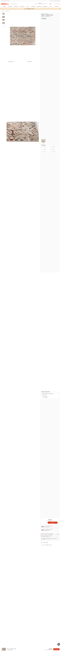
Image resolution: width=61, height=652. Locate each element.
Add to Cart (57, 649)
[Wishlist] (57, 4)
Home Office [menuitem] (22, 6)
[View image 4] (3, 23)
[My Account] (55, 4)
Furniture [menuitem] (4, 6)
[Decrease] (43, 522)
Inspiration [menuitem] (56, 6)
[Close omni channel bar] (60, 9)
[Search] (35, 4)
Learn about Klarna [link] (46, 530)
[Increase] (46, 522)
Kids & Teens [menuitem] (16, 6)
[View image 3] (3, 19)
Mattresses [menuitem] (10, 6)
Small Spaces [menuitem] (45, 6)
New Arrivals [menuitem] (39, 6)
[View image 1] (3, 13)
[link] (9, 649)
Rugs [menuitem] (27, 6)
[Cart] (59, 4)
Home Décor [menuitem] (33, 6)
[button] (33, 8)
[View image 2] (3, 16)
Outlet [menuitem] (51, 6)
